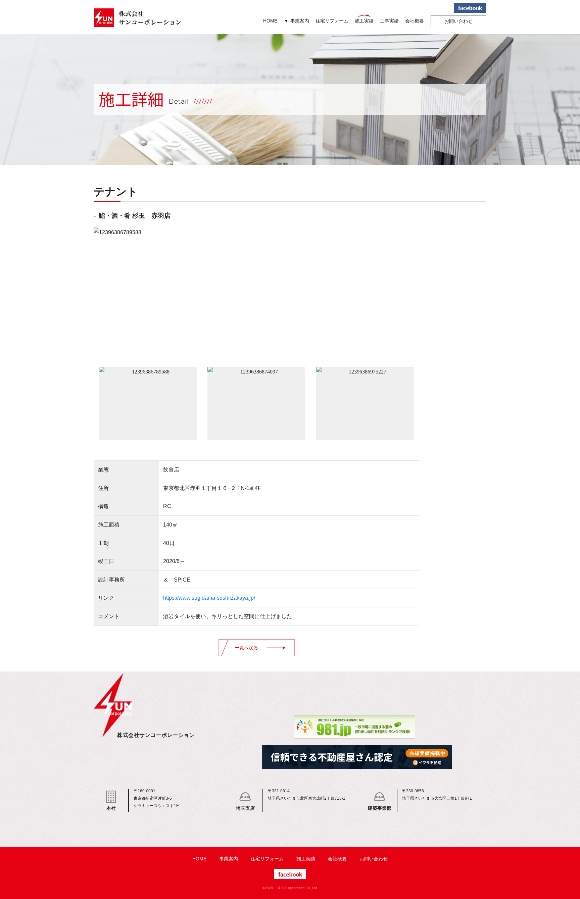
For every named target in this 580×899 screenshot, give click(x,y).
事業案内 (299, 20)
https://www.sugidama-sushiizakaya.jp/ (209, 598)
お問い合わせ (458, 21)
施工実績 (364, 20)
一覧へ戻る (246, 647)
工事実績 (389, 20)
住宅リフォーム (332, 20)
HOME (270, 20)
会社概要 (414, 20)
